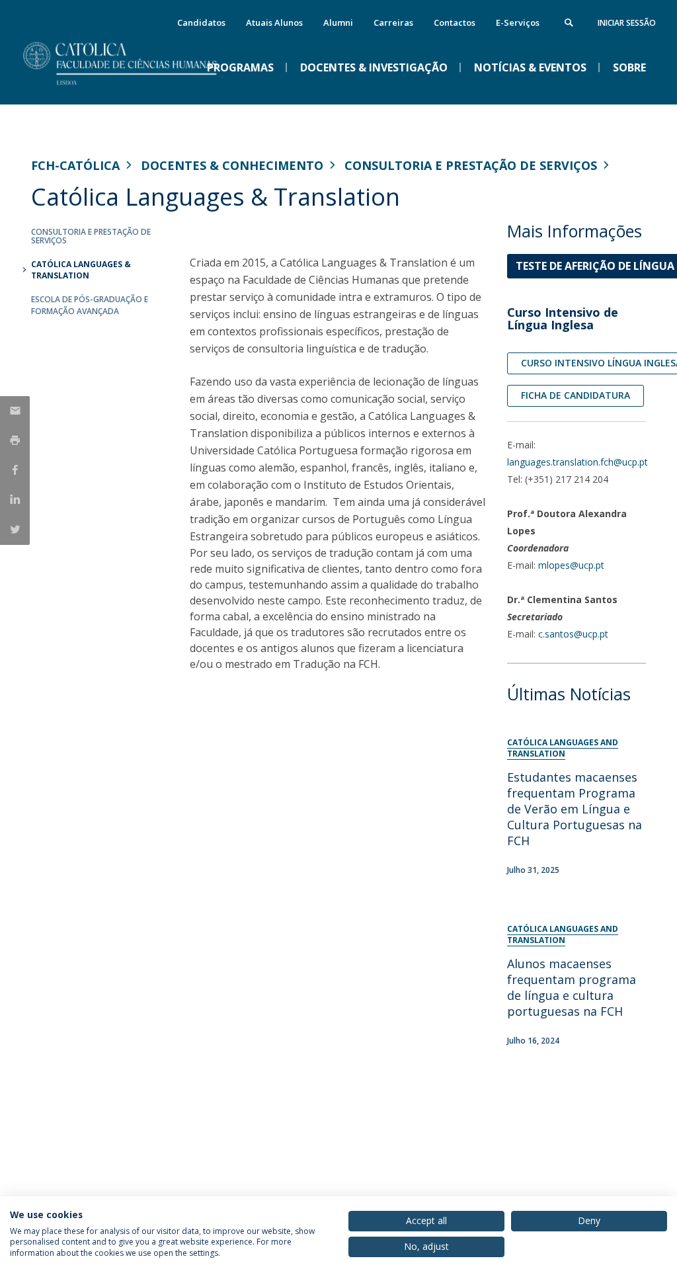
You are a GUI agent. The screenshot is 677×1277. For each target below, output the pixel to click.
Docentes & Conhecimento (232, 165)
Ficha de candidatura (575, 395)
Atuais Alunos (274, 22)
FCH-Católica (75, 165)
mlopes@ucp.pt (571, 565)
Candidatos (201, 22)
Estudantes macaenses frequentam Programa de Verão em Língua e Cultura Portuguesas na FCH (574, 808)
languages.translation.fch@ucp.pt (577, 462)
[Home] (130, 93)
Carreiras (393, 22)
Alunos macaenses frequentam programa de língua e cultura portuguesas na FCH (571, 987)
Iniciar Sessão (627, 22)
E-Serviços (517, 22)
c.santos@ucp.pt (573, 634)
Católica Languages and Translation (562, 748)
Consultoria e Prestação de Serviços (470, 165)
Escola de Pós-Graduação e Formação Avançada (89, 305)
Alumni (338, 22)
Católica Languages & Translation (81, 270)
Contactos (454, 22)
